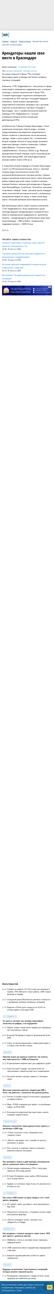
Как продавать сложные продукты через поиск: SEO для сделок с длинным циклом (26, 1234)
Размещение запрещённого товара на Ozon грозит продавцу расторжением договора (28, 1277)
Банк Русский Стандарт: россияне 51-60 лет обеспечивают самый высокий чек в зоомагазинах (28, 1070)
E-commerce (10, 1016)
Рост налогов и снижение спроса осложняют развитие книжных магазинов (26, 1149)
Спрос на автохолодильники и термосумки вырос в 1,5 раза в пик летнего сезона (28, 1044)
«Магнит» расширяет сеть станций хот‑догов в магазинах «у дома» (26, 1141)
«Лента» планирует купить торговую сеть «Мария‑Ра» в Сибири (24, 1221)
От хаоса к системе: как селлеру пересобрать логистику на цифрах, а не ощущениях (23, 1022)
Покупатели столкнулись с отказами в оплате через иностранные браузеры (29, 1213)
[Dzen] (26, 35)
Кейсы (7, 1086)
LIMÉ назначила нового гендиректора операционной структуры (29, 1249)
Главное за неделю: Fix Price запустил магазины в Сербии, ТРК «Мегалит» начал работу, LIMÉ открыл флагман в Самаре (29, 991)
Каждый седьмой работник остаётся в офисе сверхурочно (26, 1256)
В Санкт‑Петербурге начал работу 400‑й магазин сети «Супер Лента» (27, 1177)
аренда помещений (14, 71)
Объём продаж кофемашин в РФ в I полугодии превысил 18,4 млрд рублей (27, 1169)
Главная (5, 41)
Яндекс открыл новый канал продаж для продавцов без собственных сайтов (29, 1028)
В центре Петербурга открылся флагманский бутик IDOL (28, 1036)
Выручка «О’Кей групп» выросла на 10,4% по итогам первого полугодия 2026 (26, 1008)
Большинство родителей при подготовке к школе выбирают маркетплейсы (27, 1113)
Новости (13, 41)
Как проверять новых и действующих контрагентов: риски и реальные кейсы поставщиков (26, 1163)
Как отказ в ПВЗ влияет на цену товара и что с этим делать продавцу (26, 1199)
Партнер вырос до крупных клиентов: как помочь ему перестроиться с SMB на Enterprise (25, 1058)
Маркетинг (9, 1229)
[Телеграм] (12, 35)
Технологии (10, 1121)
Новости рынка (25, 41)
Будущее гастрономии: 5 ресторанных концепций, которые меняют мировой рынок (25, 1270)
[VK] (16, 35)
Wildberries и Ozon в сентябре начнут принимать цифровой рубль (27, 1241)
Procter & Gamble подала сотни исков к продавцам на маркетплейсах (28, 1098)
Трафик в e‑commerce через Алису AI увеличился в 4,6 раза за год (29, 1185)
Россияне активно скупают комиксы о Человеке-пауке (27, 1077)
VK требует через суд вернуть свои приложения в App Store (28, 1205)
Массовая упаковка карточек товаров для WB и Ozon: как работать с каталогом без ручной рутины (26, 1091)
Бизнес (7, 1052)
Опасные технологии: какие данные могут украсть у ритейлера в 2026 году (26, 1127)
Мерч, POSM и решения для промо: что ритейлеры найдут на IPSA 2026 (28, 1105)
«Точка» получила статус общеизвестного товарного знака (25, 1134)
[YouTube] (30, 35)
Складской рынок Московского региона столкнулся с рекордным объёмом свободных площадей (28, 1000)
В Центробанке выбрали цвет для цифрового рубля (29, 1063)
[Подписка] (40, 35)
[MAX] (21, 35)
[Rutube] (35, 35)
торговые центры (30, 71)
